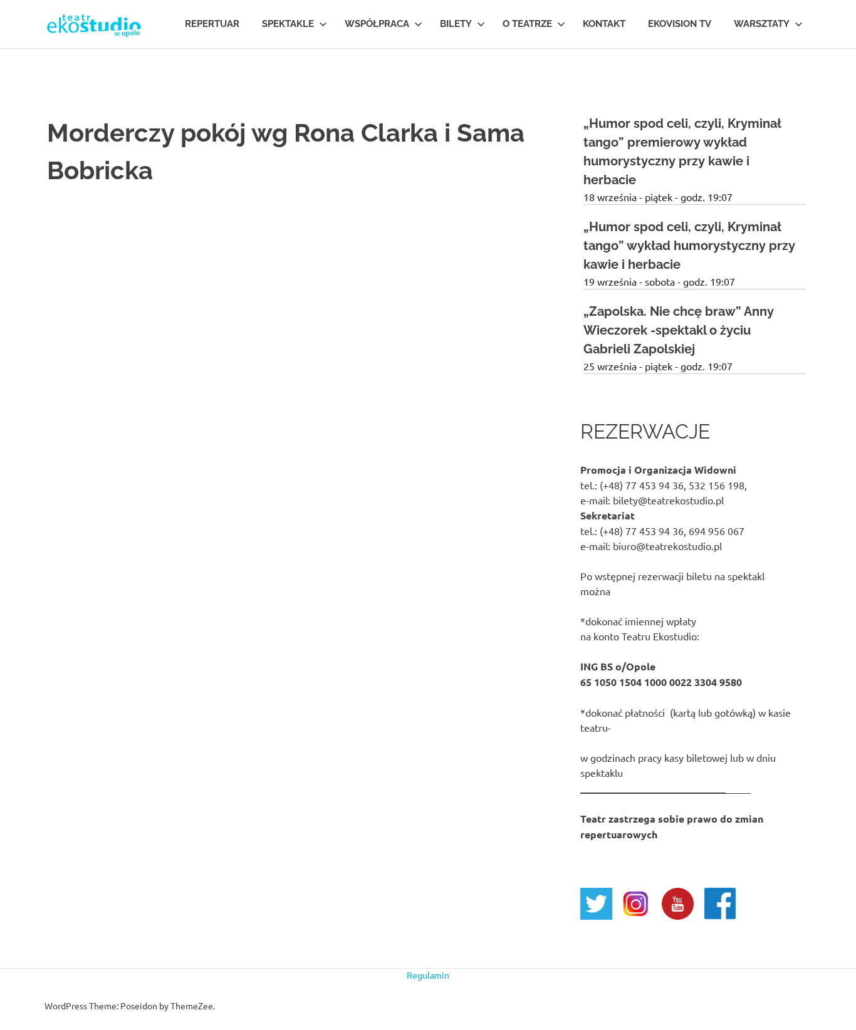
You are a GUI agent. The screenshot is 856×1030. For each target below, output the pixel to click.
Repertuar (212, 23)
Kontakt (604, 23)
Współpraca (377, 23)
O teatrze (527, 23)
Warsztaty (762, 23)
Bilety (456, 23)
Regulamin (428, 975)
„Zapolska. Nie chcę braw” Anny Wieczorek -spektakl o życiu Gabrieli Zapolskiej (678, 330)
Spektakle (288, 23)
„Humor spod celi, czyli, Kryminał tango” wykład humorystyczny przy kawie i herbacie (689, 245)
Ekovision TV (679, 23)
